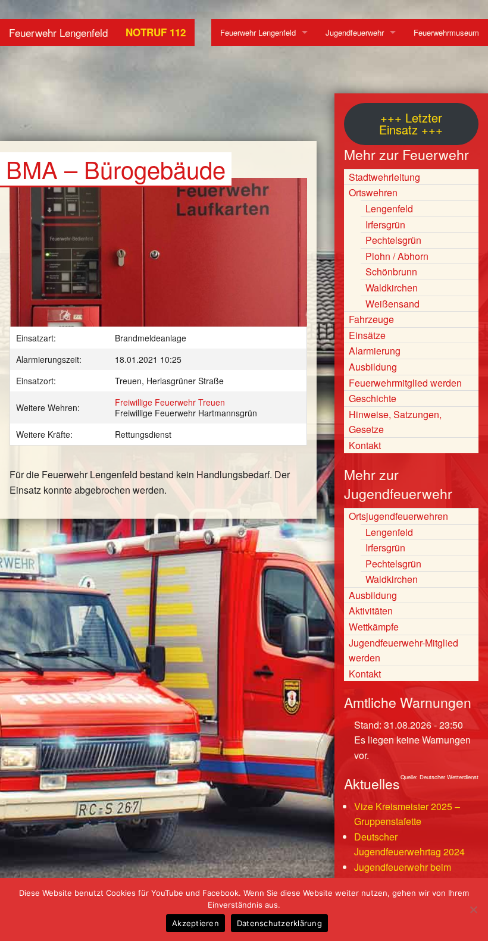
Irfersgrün (385, 224)
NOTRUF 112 (156, 32)
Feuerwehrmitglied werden (405, 383)
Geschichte (372, 398)
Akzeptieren (195, 923)
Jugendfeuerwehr (355, 32)
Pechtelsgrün (393, 240)
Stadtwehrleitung (384, 177)
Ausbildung (373, 367)
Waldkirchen (391, 287)
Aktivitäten (371, 610)
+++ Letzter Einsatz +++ (411, 123)
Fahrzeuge (371, 319)
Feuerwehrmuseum (446, 32)
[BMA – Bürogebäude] (158, 258)
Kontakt (365, 445)
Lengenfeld (389, 208)
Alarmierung (375, 350)
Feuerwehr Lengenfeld (58, 32)
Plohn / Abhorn (396, 256)
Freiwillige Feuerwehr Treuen (170, 402)
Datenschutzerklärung (279, 923)
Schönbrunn (391, 271)
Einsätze (367, 335)
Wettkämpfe (374, 626)
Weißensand (392, 303)
